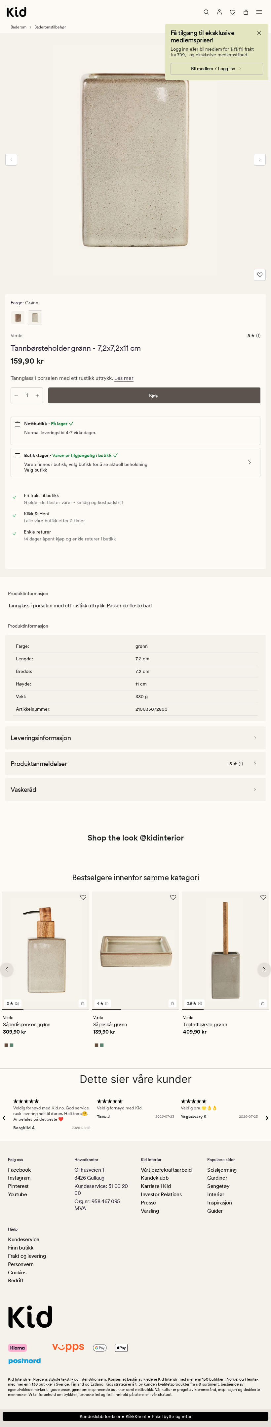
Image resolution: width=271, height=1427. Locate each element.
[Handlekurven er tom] (245, 12)
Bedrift (16, 1280)
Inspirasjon (219, 1202)
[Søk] (206, 12)
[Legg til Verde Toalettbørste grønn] (263, 1003)
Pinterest (18, 1186)
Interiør (215, 1194)
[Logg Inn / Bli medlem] (219, 12)
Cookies (17, 1272)
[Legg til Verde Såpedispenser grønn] (83, 1003)
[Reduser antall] (16, 395)
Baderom (18, 27)
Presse (148, 1202)
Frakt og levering (27, 1256)
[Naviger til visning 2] (34, 1009)
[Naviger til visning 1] (12, 1009)
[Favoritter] (232, 12)
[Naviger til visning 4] (78, 1009)
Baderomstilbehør (50, 27)
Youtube (17, 1194)
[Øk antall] (37, 395)
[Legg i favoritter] (260, 275)
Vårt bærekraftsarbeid (166, 1170)
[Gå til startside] (16, 12)
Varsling (150, 1211)
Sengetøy (218, 1186)
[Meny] (259, 12)
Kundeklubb (155, 1178)
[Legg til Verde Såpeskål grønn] (172, 1003)
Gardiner (217, 1178)
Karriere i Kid (156, 1186)
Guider (215, 1211)
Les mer (124, 378)
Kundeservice (23, 1239)
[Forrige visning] (11, 160)
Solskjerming (222, 1170)
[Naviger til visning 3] (56, 1009)
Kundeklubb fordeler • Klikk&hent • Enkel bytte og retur (136, 1416)
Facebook (19, 1170)
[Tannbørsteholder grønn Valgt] (35, 317)
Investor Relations (161, 1194)
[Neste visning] (260, 160)
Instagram (19, 1178)
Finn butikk (20, 1248)
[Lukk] (259, 33)
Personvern (21, 1264)
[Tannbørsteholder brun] (17, 317)
